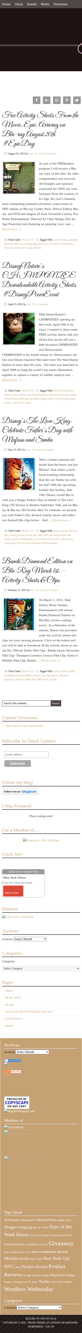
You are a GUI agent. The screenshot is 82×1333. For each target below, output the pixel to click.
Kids (14, 1252)
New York (36, 1258)
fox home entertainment (61, 243)
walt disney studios (22, 402)
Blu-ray (18, 243)
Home (6, 4)
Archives (7, 939)
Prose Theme (36, 1322)
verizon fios (56, 1281)
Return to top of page (41, 1318)
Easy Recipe (42, 1235)
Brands (32, 4)
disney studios (69, 394)
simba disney (66, 539)
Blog (68, 1220)
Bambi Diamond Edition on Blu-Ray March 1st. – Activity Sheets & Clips (37, 571)
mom (36, 1252)
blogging (25, 1227)
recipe (27, 1275)
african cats (24, 394)
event (67, 1235)
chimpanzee (55, 394)
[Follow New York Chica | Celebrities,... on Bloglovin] (20, 793)
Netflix (24, 1259)
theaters (54, 543)
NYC (9, 1266)
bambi (72, 671)
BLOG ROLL (13, 997)
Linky (21, 1252)
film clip (46, 675)
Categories (8, 961)
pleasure (20, 679)
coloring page (30, 243)
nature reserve (54, 398)
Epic (46, 243)
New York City (56, 1258)
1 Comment (42, 304)
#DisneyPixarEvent (63, 390)
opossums (9, 679)
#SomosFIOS (28, 1220)
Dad (6, 535)
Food (40, 1244)
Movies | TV (28, 239)
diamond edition (24, 675)
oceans (66, 398)
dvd (40, 243)
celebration (9, 675)
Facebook (10, 1244)
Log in (49, 1326)
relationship (26, 539)
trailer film (30, 679)
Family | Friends (26, 1244)
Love (28, 1252)
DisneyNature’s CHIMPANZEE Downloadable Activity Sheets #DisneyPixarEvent (39, 280)
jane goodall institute (36, 398)
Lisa (31, 153)
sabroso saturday (40, 1275)
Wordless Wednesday (29, 1289)
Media (45, 4)
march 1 (55, 675)
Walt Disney (43, 679)
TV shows (33, 1281)
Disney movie (25, 535)
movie (62, 1251)
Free (46, 1244)
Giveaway (61, 1243)
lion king (54, 535)
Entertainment (56, 1235)
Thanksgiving (20, 1282)
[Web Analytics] (12, 1072)
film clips (37, 535)
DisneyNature (11, 398)
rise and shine (40, 539)
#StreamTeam (46, 1220)
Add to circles (12, 892)
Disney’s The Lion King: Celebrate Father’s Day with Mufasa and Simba (37, 430)
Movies (37, 247)
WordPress (35, 1326)
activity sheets (60, 239)
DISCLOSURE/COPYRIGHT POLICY (29, 1011)
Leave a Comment (47, 153)
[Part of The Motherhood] (20, 1159)
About (19, 4)
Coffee (44, 1227)
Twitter (44, 1281)
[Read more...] (11, 229)
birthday (61, 1220)
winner (67, 1281)
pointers (15, 539)
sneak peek (9, 543)
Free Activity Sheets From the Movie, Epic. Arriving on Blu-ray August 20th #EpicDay (40, 130)
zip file (53, 679)
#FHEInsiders (12, 1220)
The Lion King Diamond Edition (32, 543)
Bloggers (11, 1227)
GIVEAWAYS (13, 1018)
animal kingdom (40, 394)
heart (46, 535)
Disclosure (60, 4)
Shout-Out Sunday (62, 1275)
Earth (22, 398)
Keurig (7, 1252)
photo (18, 1267)
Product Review (35, 1266)
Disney (13, 535)
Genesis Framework (64, 1322)
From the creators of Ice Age (18, 247)
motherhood (48, 1252)
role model (53, 539)
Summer (8, 1282)
